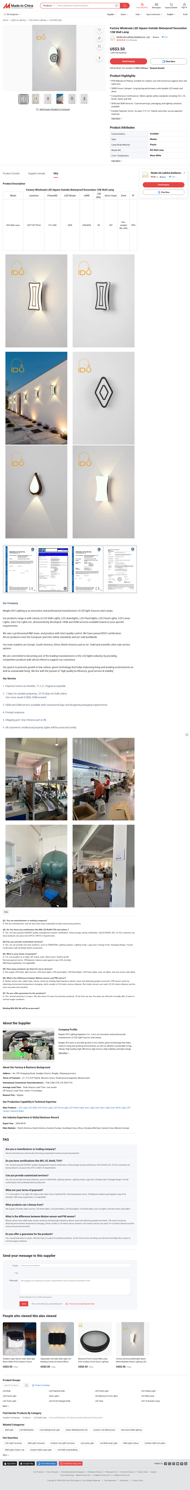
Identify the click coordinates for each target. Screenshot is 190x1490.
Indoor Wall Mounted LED (76, 1429)
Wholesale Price (111, 1472)
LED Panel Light (76, 1107)
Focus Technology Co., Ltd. (75, 1480)
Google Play (26, 1463)
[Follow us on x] (169, 1463)
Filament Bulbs (17, 1111)
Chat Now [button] (170, 61)
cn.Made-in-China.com (121, 1475)
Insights (154, 1472)
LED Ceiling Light (148, 1391)
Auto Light (89, 1107)
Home (5, 20)
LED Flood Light (60, 1107)
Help (138, 14)
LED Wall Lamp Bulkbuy (67, 1449)
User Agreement (110, 1480)
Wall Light (9, 1429)
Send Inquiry (128, 61)
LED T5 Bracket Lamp (150, 1401)
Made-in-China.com (83, 1475)
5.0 (154, 177)
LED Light (22, 1107)
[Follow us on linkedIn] (185, 1463)
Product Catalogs (42, 1385)
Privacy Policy (137, 1480)
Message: (14, 1280)
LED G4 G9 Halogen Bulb (59, 1401)
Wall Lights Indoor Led (14, 1449)
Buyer (123, 14)
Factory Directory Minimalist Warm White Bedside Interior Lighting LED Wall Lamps (131, 1361)
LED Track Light (9, 1401)
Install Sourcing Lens (72, 1463)
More (5, 1455)
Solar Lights (54, 1396)
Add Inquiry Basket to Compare (55, 109)
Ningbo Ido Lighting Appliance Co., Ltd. (133, 37)
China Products (52, 1472)
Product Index (142, 1472)
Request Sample (157, 68)
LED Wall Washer (26, 1429)
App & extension (153, 14)
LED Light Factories (13, 1443)
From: (15, 1265)
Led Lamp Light (87, 1443)
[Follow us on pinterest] (181, 1463)
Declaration (124, 1480)
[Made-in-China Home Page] (18, 6)
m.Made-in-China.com (101, 1475)
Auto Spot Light (102, 1107)
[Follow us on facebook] (165, 1463)
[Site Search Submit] (125, 6)
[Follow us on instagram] (173, 1463)
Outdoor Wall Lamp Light (41, 1449)
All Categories (12, 14)
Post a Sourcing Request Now (80, 1303)
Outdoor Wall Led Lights (155, 1443)
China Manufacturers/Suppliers (73, 1472)
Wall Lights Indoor (131, 1443)
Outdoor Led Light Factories (62, 1443)
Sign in (184, 7)
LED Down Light (45, 1107)
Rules (185, 14)
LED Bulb (32, 1107)
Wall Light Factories (36, 1443)
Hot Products (39, 1472)
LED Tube (99, 1401)
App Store (10, 1463)
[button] (116, 5)
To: (17, 1273)
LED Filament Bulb (57, 1391)
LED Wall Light (55, 20)
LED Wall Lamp (147, 1396)
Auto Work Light (118, 1107)
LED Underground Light (50, 1429)
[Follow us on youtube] (177, 1463)
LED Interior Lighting (37, 20)
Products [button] (47, 5)
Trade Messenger (47, 1463)
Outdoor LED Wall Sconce (104, 1429)
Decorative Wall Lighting (131, 1429)
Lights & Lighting (18, 20)
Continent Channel (127, 1472)
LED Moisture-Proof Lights (106, 1396)
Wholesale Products (95, 1472)
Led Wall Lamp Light (108, 1443)
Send (24, 1303)
